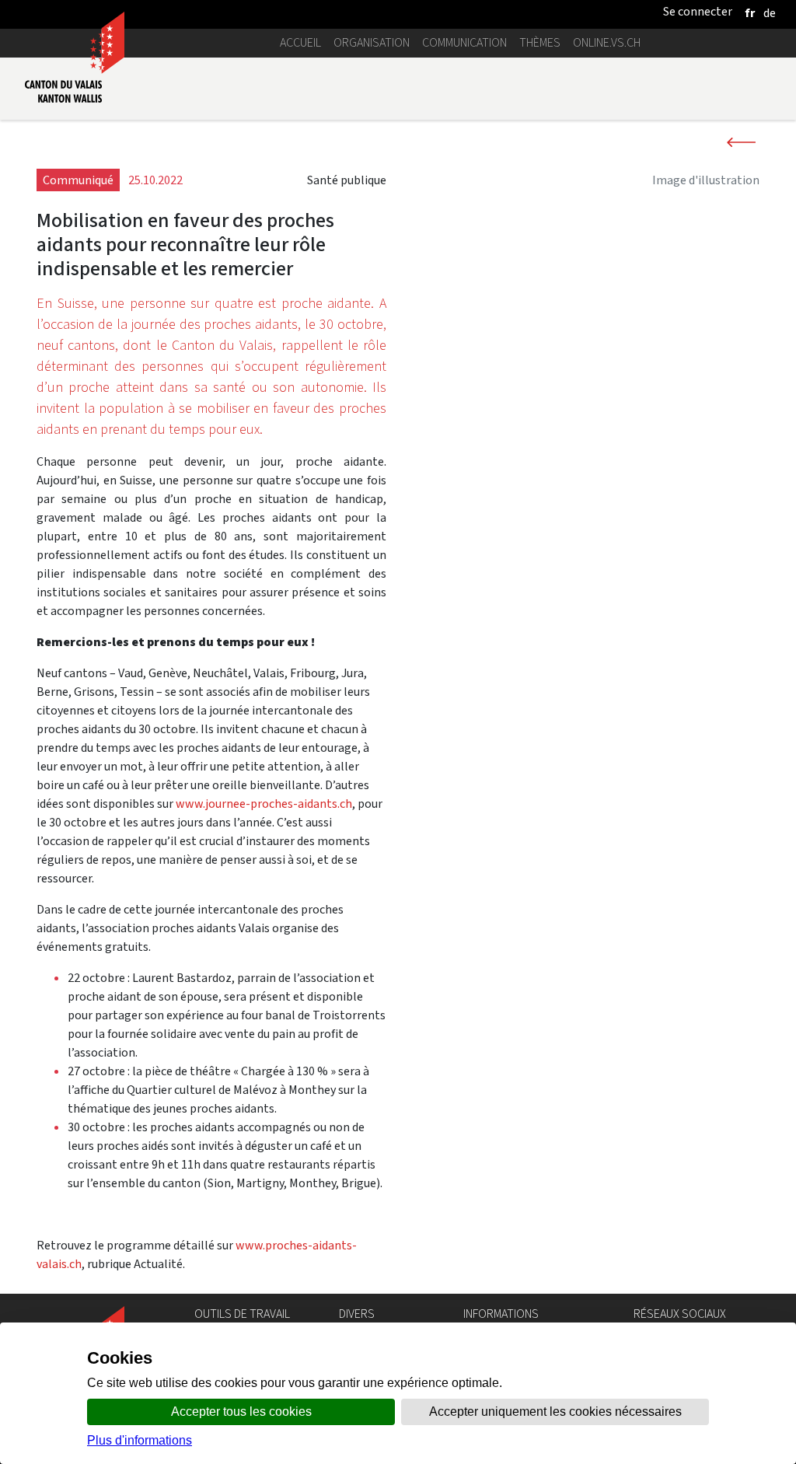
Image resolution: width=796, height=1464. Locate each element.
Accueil (300, 42)
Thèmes (539, 42)
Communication (464, 42)
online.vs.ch (607, 42)
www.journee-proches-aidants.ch (264, 803)
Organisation (371, 42)
